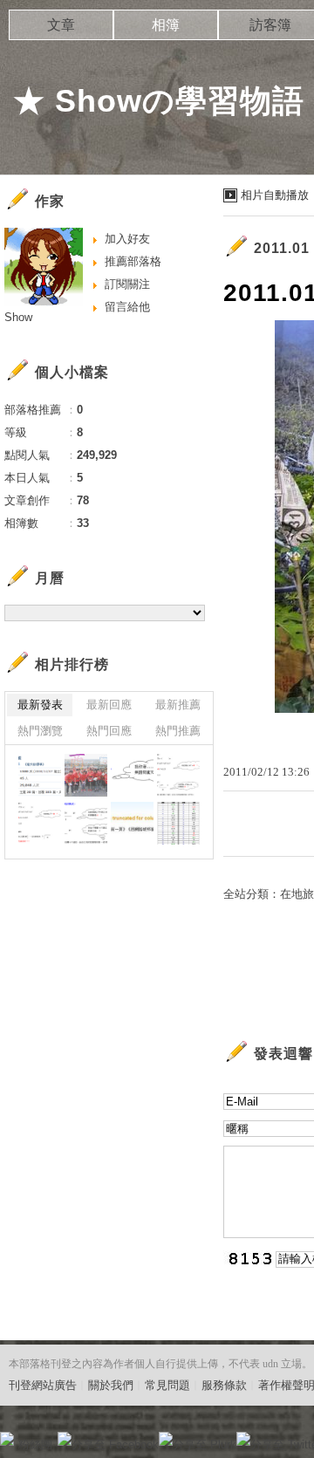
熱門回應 (109, 730)
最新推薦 (178, 704)
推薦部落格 (133, 261)
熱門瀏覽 (40, 730)
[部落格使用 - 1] (86, 823)
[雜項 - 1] (132, 823)
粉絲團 (35, 1444)
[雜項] (39, 775)
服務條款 (224, 1385)
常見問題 (167, 1385)
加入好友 (127, 238)
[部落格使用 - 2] (39, 823)
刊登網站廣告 (43, 1385)
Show (18, 317)
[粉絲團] (7, 1439)
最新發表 (40, 704)
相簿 (166, 24)
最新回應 (109, 704)
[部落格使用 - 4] (132, 775)
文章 (61, 24)
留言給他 (127, 306)
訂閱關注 (127, 284)
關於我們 (110, 1385)
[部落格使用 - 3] (178, 775)
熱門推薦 (178, 730)
